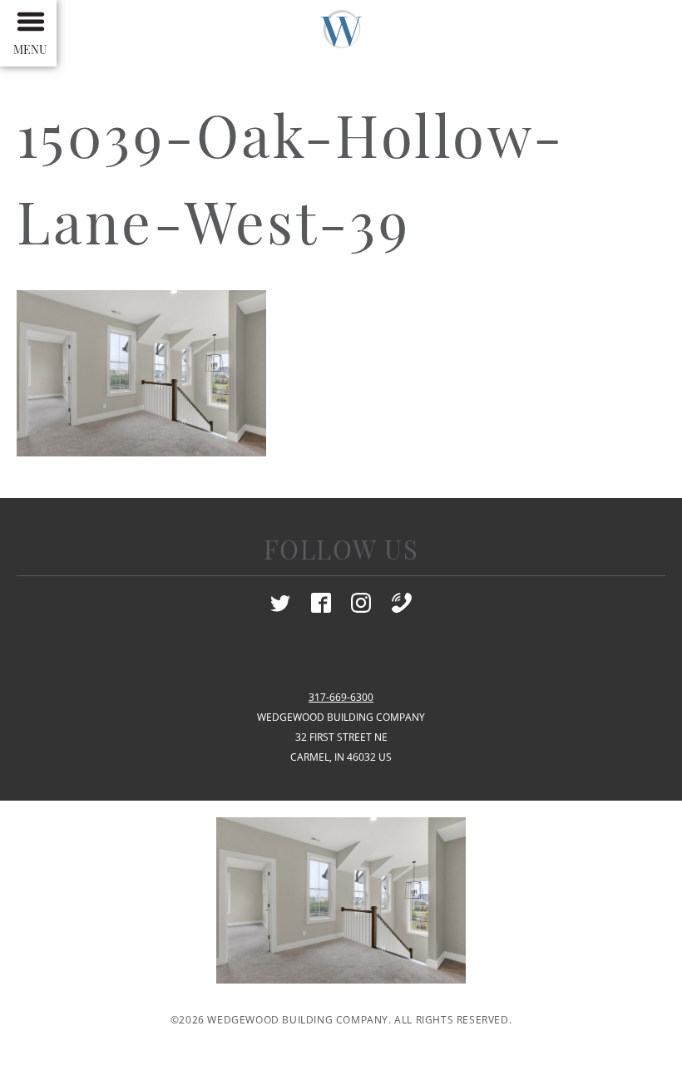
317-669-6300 (341, 697)
